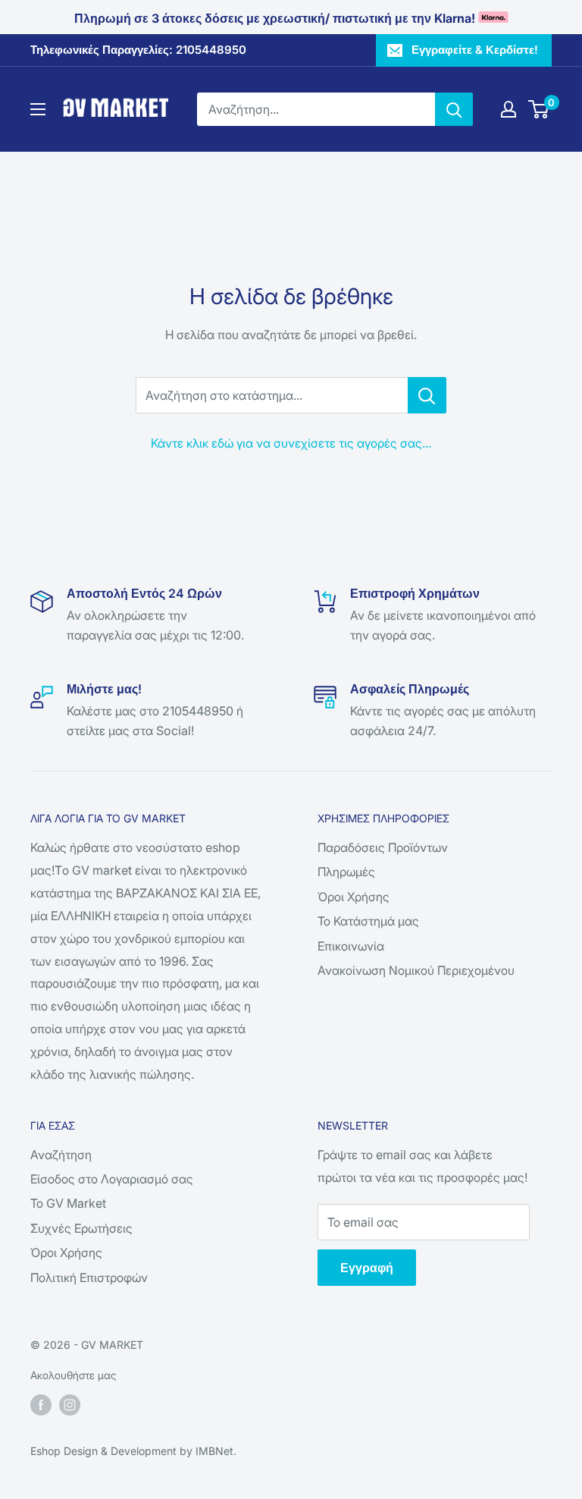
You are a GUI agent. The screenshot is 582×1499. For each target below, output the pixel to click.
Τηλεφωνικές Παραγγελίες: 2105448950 (138, 49)
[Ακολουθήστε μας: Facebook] (41, 1405)
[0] (539, 109)
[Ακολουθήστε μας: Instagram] (69, 1405)
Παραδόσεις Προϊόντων (383, 847)
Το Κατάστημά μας (368, 921)
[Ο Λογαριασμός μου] (508, 109)
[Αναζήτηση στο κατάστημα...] (427, 395)
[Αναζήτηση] (454, 109)
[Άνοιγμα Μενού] (37, 109)
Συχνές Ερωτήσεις (81, 1228)
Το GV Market (68, 1203)
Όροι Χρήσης (354, 896)
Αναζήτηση (61, 1154)
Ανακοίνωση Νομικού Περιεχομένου (416, 970)
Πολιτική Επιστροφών (89, 1277)
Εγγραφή (366, 1267)
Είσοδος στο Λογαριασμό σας (111, 1178)
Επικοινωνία (351, 946)
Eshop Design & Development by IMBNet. (133, 1450)
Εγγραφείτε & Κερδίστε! (474, 49)
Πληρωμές (346, 871)
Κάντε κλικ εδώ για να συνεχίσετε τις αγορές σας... (291, 443)
